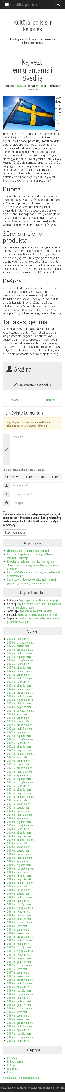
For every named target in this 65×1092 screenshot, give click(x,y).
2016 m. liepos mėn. (18, 997)
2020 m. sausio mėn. (18, 850)
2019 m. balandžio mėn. (20, 883)
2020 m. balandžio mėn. (20, 840)
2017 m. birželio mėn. (19, 958)
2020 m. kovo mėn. (17, 843)
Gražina (41, 85)
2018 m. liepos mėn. (18, 911)
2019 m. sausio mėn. (18, 893)
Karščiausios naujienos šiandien (21, 1077)
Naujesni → (53, 400)
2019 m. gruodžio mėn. (20, 854)
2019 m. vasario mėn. (19, 890)
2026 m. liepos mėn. (18, 639)
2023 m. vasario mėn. (19, 718)
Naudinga (12, 1068)
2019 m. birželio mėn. (19, 875)
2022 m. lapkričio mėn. (20, 728)
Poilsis (11, 1072)
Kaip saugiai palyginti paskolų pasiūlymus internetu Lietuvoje (30, 556)
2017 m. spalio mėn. (18, 944)
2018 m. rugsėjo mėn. (19, 904)
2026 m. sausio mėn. (18, 646)
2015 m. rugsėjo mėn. (19, 1033)
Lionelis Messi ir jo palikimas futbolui (28, 551)
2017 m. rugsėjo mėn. (19, 947)
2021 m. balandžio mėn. (20, 797)
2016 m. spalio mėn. (18, 987)
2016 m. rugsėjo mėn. (19, 990)
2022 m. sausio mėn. (18, 764)
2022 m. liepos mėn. (18, 743)
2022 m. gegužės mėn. (19, 750)
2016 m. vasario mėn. (19, 1015)
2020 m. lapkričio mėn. (20, 814)
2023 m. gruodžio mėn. (20, 692)
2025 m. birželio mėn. (19, 667)
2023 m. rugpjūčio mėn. (20, 700)
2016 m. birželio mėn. (19, 1001)
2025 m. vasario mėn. (19, 675)
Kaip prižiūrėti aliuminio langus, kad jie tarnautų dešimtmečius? (34, 574)
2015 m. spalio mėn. (18, 1030)
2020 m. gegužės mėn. (19, 836)
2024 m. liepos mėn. (18, 682)
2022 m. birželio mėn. (19, 746)
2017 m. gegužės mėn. (19, 962)
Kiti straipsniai (15, 1061)
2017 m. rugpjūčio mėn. (20, 951)
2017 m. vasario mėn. (19, 972)
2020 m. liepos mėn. (18, 829)
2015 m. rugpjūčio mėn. (20, 1037)
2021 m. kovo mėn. (17, 800)
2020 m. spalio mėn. (18, 818)
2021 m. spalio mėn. (18, 775)
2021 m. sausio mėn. (18, 807)
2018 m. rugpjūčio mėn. (20, 908)
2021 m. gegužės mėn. (19, 793)
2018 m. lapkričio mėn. (20, 897)
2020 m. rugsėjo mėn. (19, 822)
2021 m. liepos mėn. (18, 786)
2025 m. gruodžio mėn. (20, 649)
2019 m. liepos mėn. (18, 872)
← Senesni (11, 400)
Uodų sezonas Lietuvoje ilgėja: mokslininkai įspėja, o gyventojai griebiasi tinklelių (31, 581)
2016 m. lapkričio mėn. (20, 983)
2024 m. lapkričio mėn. (20, 678)
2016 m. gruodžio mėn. (20, 979)
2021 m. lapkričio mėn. (20, 771)
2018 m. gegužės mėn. (19, 918)
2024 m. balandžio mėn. (20, 689)
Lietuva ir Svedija (58, 121)
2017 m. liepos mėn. (18, 954)
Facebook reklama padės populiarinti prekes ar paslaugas (33, 620)
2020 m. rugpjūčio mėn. (20, 825)
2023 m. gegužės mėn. (19, 707)
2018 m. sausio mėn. (18, 933)
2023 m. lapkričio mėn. (20, 696)
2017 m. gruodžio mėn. (20, 936)
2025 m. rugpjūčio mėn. (20, 660)
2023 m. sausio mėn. (18, 721)
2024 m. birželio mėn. (19, 685)
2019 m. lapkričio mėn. (20, 857)
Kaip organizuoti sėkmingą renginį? (38, 600)
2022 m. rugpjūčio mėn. (20, 739)
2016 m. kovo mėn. (17, 1012)
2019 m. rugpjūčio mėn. (20, 868)
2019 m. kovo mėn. (17, 886)
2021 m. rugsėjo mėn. (19, 779)
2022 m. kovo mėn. (17, 757)
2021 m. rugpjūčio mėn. (20, 782)
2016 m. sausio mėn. (18, 1019)
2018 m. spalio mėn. (18, 901)
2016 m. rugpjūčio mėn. (20, 994)
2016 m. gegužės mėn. (19, 1005)
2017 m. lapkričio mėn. (20, 940)
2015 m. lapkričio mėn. (20, 1026)
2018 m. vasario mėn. (19, 929)
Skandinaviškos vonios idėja (36, 611)
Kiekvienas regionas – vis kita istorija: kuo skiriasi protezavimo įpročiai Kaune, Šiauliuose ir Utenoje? (34, 565)
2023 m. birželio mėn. (19, 703)
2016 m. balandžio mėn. (20, 1008)
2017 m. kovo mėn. (17, 969)
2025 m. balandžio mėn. (20, 671)
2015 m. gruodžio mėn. (20, 1023)
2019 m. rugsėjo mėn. (19, 865)
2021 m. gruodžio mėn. (20, 768)
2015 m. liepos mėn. (18, 1040)
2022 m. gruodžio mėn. (20, 725)
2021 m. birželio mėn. (19, 789)
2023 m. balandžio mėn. (20, 710)
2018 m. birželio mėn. (19, 915)
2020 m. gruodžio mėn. (20, 811)
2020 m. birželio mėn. (19, 832)
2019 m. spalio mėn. (18, 861)
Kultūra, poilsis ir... (26, 4)
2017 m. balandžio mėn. (20, 965)
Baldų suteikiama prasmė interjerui (37, 614)
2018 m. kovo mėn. (17, 926)
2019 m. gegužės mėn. (19, 879)
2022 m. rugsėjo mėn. (19, 736)
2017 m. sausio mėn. (18, 976)
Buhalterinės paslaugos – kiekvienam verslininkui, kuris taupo (34, 605)
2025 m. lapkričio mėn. (20, 653)
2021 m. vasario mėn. (19, 804)
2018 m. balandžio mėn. (20, 922)
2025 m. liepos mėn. (18, 664)
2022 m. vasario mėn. (19, 761)
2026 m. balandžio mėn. (20, 642)
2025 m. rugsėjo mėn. (19, 657)
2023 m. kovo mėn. (17, 714)
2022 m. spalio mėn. (18, 732)
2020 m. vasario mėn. (19, 847)
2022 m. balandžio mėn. (20, 753)
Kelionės (12, 1058)
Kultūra (11, 1065)
